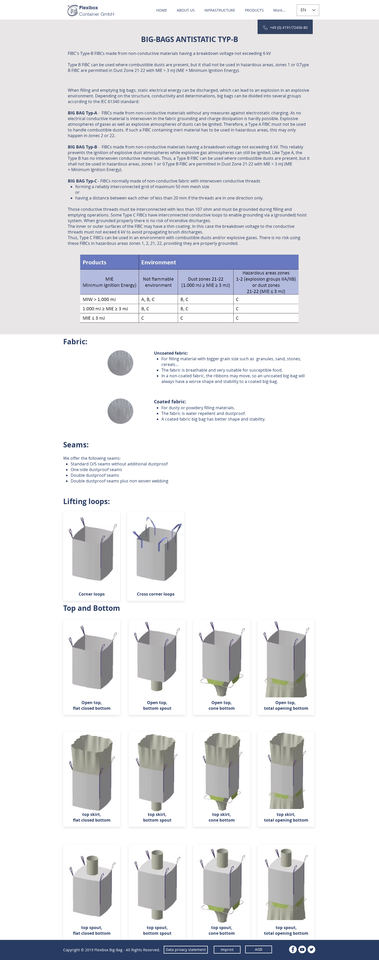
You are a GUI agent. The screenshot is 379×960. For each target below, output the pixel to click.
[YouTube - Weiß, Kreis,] (302, 949)
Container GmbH (96, 14)
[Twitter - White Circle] (311, 949)
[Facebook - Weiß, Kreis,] (293, 949)
